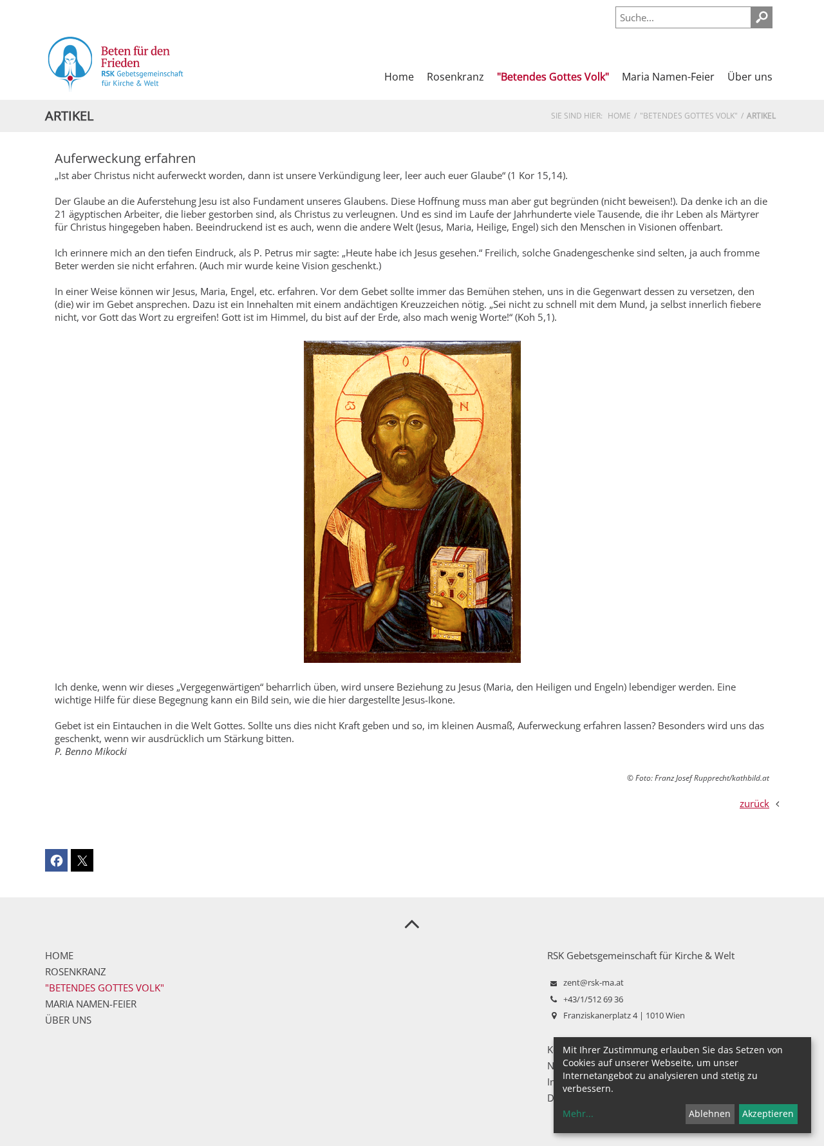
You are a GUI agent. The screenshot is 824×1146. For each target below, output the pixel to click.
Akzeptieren (768, 1113)
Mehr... (578, 1113)
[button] (56, 860)
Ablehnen (710, 1113)
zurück (754, 803)
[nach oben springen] (412, 923)
